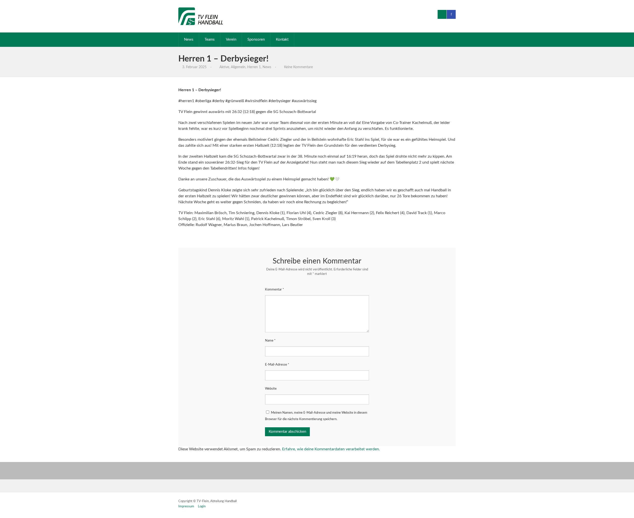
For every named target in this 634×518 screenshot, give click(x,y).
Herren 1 (254, 67)
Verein (231, 39)
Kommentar (274, 289)
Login (202, 506)
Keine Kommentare (298, 67)
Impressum (186, 506)
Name (270, 340)
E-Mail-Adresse (277, 364)
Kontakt (282, 39)
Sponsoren (256, 39)
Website (271, 388)
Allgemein (238, 67)
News (188, 39)
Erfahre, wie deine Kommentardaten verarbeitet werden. (331, 449)
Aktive (224, 67)
